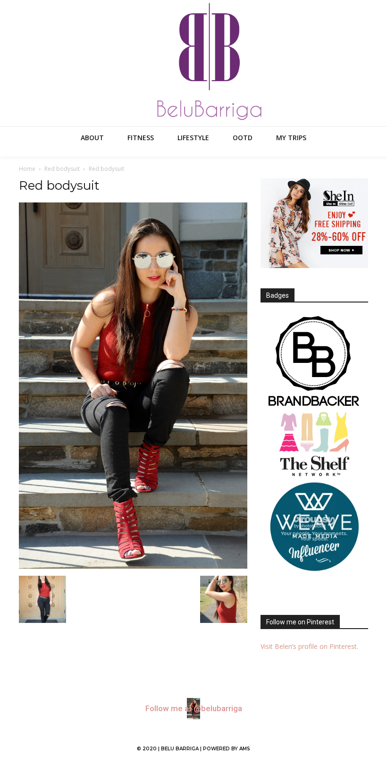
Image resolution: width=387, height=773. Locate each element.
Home (27, 169)
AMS (244, 749)
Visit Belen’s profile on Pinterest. (309, 646)
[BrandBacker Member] (314, 362)
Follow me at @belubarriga (193, 709)
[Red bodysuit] (133, 566)
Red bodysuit (62, 169)
